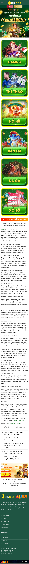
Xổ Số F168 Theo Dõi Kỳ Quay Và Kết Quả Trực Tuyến (14, 480)
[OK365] (14, 2)
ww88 (19, 423)
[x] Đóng (24, 561)
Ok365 (2, 502)
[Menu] (2, 2)
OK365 (3, 229)
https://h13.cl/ (14, 423)
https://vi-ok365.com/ (19, 420)
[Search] (27, 2)
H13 (9, 423)
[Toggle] (2, 432)
